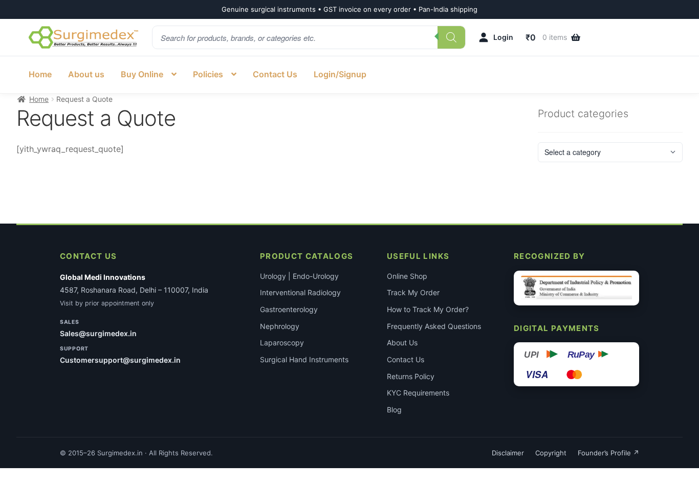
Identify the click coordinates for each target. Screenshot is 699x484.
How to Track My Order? (428, 309)
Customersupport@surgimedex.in (120, 360)
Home (40, 74)
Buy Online (142, 74)
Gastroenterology (289, 309)
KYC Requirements (418, 392)
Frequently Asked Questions (434, 326)
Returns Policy (410, 376)
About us (86, 74)
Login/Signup (340, 74)
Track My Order (413, 292)
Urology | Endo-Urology (299, 276)
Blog (394, 409)
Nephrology (279, 326)
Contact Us (275, 74)
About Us (402, 342)
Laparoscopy (282, 342)
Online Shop (407, 276)
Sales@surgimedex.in (98, 333)
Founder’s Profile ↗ (608, 453)
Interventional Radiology (300, 292)
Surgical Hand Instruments (304, 359)
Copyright (550, 453)
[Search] (451, 37)
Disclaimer (508, 453)
